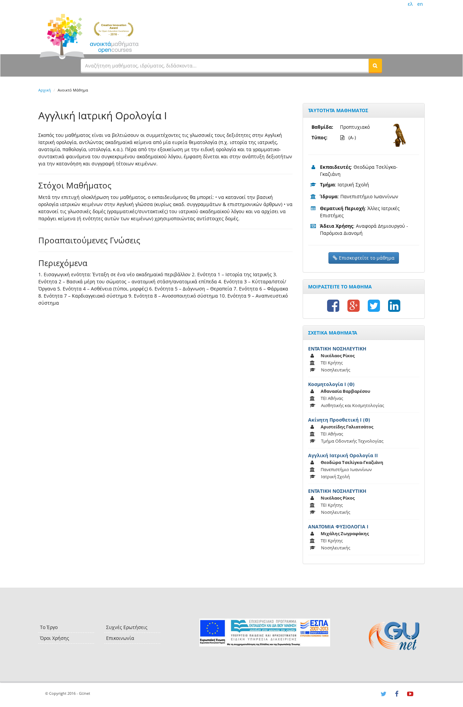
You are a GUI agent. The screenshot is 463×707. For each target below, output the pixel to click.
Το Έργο (49, 627)
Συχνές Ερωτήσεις (126, 627)
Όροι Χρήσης (54, 638)
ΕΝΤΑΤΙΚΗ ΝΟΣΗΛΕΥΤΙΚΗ (337, 348)
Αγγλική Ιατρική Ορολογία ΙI (343, 455)
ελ (410, 4)
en (420, 4)
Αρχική (44, 90)
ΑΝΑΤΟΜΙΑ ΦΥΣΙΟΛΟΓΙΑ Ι (338, 526)
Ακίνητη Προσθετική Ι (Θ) (339, 420)
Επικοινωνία (120, 638)
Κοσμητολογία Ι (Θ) (331, 384)
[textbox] (225, 65)
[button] (375, 65)
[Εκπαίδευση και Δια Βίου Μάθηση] (264, 633)
